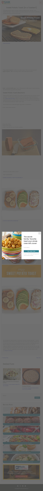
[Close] (39, 233)
